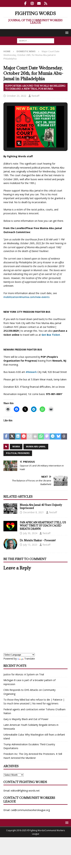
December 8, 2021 (33, 512)
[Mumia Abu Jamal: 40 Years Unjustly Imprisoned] (10, 508)
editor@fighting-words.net (25, 790)
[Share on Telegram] (52, 436)
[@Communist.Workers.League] (25, 3)
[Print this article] (35, 436)
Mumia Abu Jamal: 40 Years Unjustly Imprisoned (41, 506)
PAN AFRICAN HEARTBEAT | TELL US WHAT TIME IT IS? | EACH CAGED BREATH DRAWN (43, 525)
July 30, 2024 (30, 533)
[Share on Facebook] (6, 436)
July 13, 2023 (30, 544)
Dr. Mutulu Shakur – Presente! (37, 540)
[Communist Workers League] (32, 3)
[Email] (39, 3)
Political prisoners (17, 453)
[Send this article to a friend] (29, 436)
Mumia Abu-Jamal (36, 446)
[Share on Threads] (64, 436)
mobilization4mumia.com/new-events (26, 297)
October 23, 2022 (16, 95)
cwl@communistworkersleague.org (30, 810)
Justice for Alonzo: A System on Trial (23, 674)
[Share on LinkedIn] (18, 436)
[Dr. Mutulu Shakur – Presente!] (10, 544)
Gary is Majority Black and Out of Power (25, 719)
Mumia (16, 446)
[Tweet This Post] (12, 436)
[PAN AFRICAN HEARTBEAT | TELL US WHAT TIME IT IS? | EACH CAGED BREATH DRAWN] (10, 526)
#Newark (31, 372)
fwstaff (35, 95)
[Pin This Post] (24, 436)
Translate (29, 658)
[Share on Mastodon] (47, 436)
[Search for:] (35, 40)
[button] (66, 32)
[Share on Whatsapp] (41, 436)
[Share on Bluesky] (58, 436)
